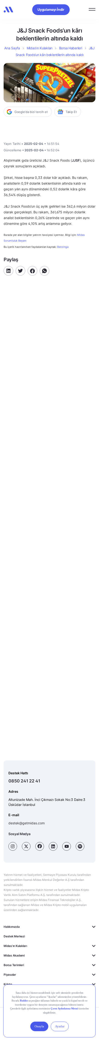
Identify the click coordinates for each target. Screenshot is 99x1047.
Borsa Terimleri (14, 965)
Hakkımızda (12, 926)
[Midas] (8, 9)
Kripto (8, 984)
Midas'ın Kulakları (15, 946)
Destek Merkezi (14, 936)
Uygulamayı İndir (50, 9)
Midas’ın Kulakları (39, 48)
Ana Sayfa (12, 48)
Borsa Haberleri (70, 48)
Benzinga (62, 247)
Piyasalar (10, 974)
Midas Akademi (14, 955)
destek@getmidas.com (26, 823)
